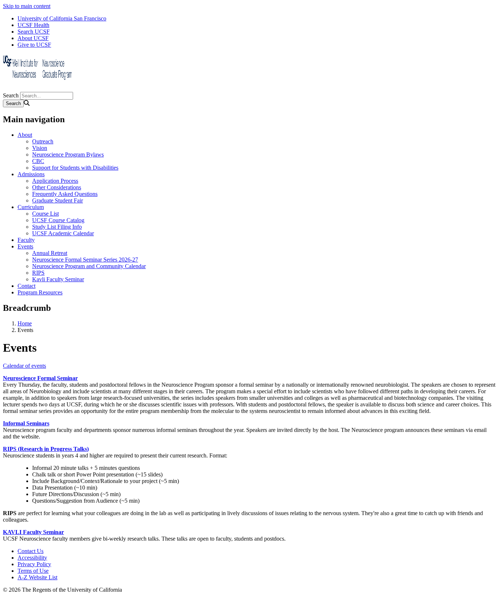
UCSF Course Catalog (58, 220)
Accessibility (32, 557)
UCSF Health (33, 25)
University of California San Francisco (62, 18)
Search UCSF (34, 31)
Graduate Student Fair (57, 200)
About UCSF (33, 38)
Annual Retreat (49, 253)
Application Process (55, 181)
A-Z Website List (37, 577)
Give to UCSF (34, 45)
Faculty (26, 240)
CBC (38, 161)
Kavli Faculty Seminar (58, 279)
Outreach (42, 141)
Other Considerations (56, 187)
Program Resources (40, 292)
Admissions (31, 174)
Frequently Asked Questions (65, 194)
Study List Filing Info (57, 227)
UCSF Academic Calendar (63, 233)
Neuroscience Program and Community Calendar (89, 266)
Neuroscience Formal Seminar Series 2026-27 (85, 259)
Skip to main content (26, 6)
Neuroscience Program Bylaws (68, 154)
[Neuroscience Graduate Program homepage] (39, 88)
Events (25, 246)
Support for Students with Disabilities (75, 168)
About (25, 135)
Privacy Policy (34, 564)
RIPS (38, 273)
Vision (39, 148)
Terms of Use (33, 571)
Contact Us (30, 551)
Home (25, 323)
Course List (45, 213)
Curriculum (31, 207)
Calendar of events (24, 366)
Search (11, 95)
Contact (26, 286)
